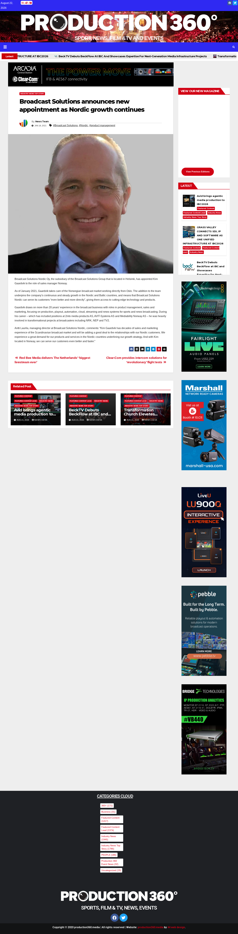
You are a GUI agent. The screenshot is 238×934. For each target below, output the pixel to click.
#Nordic (83, 125)
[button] (114, 47)
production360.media (150, 927)
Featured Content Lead (26, 401)
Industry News (46, 401)
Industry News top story (32, 94)
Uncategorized (111, 870)
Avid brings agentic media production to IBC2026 (33, 414)
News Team (42, 121)
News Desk (40, 420)
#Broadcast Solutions (65, 125)
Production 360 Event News (109, 862)
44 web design (176, 927)
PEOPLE (108, 855)
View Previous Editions (198, 171)
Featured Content (23, 396)
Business (108, 811)
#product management (102, 125)
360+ (107, 805)
